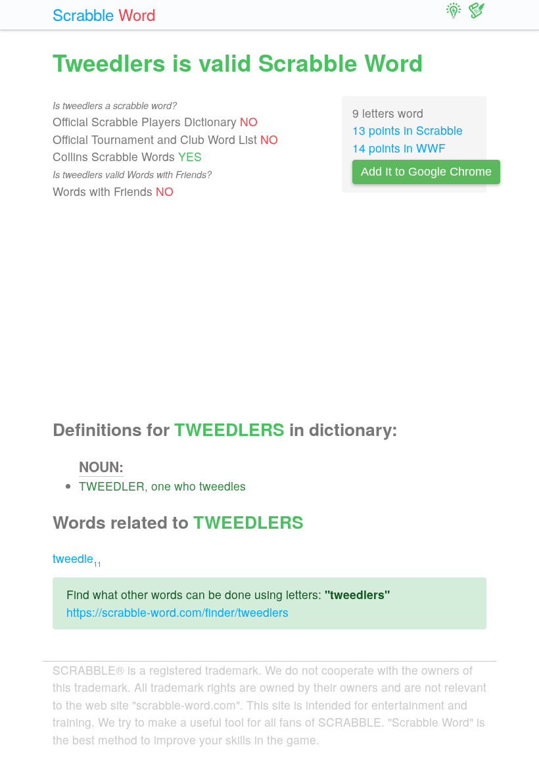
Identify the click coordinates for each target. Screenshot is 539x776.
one (161, 485)
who (185, 485)
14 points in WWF (399, 147)
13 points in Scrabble (407, 130)
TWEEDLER (112, 485)
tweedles (222, 485)
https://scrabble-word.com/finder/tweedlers (177, 612)
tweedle (77, 558)
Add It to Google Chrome (426, 171)
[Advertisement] (269, 310)
